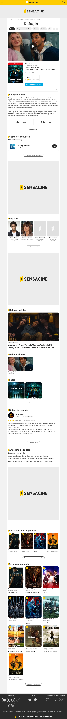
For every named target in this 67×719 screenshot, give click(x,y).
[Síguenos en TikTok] (9, 705)
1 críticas (18, 416)
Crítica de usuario (18, 410)
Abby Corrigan (53, 237)
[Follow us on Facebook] (9, 700)
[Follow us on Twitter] (13, 700)
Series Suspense (31, 19)
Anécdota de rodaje (19, 450)
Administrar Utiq (51, 711)
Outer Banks (11, 648)
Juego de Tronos (12, 618)
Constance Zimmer (44, 69)
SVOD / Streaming (15, 140)
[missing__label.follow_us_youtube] (4, 700)
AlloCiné (48, 699)
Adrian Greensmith (40, 237)
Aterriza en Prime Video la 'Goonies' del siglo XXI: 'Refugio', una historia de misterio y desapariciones (31, 346)
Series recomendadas (22, 19)
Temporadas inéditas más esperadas (33, 557)
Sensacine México (60, 701)
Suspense (37, 63)
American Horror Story (31, 618)
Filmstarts (55, 699)
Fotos (12, 380)
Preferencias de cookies (33, 713)
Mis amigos (36, 75)
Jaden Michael (33, 69)
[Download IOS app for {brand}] (30, 699)
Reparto (13, 218)
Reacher (10, 550)
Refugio (31, 24)
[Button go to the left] (54, 29)
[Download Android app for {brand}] (36, 699)
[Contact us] (13, 705)
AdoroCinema (50, 701)
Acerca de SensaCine (8, 711)
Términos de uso (31, 711)
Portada (10, 19)
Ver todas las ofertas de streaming (33, 155)
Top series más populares (33, 684)
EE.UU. (34, 72)
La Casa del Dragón (26, 550)
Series (15, 19)
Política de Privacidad (41, 711)
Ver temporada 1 (33, 129)
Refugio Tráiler (12, 371)
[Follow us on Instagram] (18, 700)
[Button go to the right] (57, 29)
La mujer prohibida (48, 589)
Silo (48, 550)
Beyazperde (62, 699)
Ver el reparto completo (33, 247)
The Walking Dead (48, 648)
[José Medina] (11, 415)
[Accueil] (32, 2)
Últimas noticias (17, 310)
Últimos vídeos (17, 354)
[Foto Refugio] (16, 390)
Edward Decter (35, 67)
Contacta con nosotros (20, 711)
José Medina (20, 414)
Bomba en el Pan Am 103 (49, 618)
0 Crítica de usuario (33, 442)
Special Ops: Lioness (31, 648)
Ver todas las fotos (33, 403)
